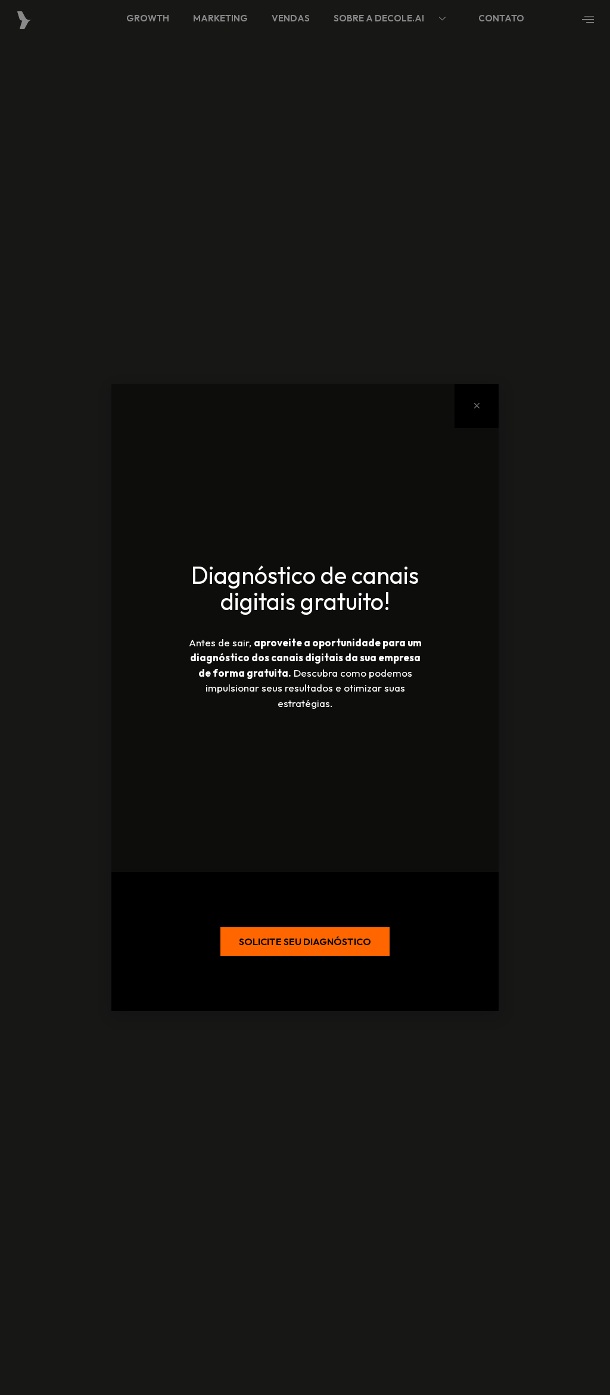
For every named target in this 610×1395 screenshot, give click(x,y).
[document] (305, 697)
